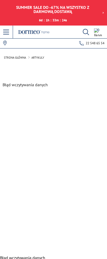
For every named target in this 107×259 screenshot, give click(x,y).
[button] (6, 32)
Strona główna (15, 57)
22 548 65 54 (95, 43)
